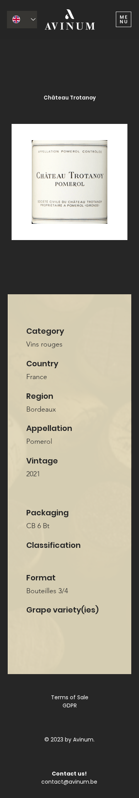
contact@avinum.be (69, 782)
